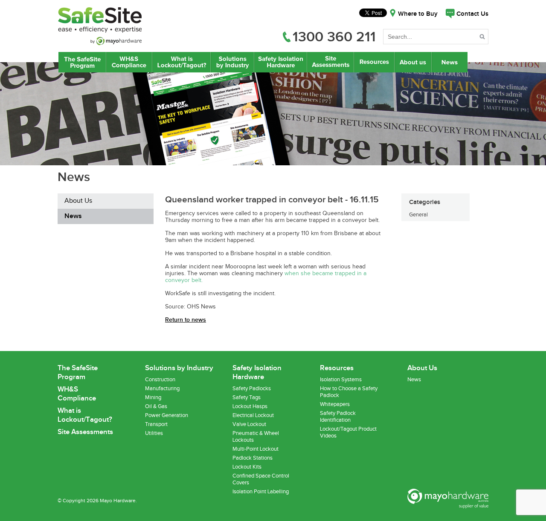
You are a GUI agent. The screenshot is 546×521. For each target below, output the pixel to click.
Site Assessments (330, 62)
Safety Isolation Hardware (280, 62)
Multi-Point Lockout (255, 449)
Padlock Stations (252, 458)
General (418, 214)
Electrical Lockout (253, 415)
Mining (153, 397)
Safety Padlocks (251, 388)
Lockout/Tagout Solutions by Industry (232, 62)
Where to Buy (418, 14)
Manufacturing (162, 388)
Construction (160, 379)
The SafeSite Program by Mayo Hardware (82, 62)
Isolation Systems (341, 379)
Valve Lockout (249, 424)
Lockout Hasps (249, 406)
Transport (156, 424)
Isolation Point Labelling (260, 491)
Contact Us (472, 14)
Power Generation (166, 415)
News (450, 62)
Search (483, 38)
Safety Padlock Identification (338, 416)
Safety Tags (246, 397)
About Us (413, 62)
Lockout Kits (246, 466)
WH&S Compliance (129, 62)
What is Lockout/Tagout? (181, 62)
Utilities (154, 433)
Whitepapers (335, 404)
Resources (374, 62)
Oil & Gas (156, 406)
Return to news (185, 319)
